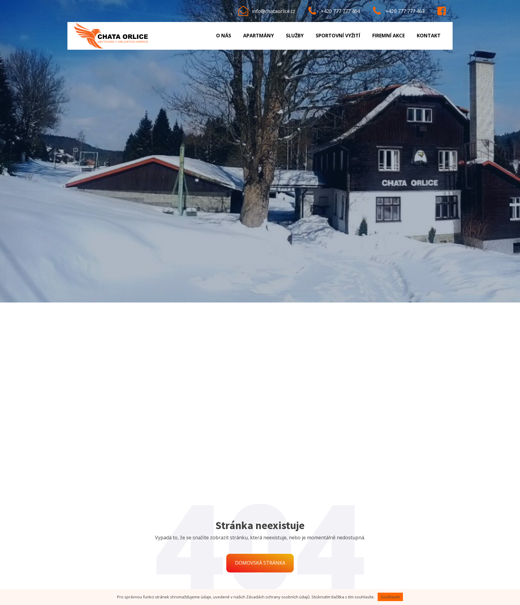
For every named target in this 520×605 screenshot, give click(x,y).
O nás (223, 35)
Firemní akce (388, 35)
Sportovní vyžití (338, 35)
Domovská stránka (260, 563)
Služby (295, 35)
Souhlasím (390, 597)
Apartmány (258, 35)
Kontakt (429, 35)
